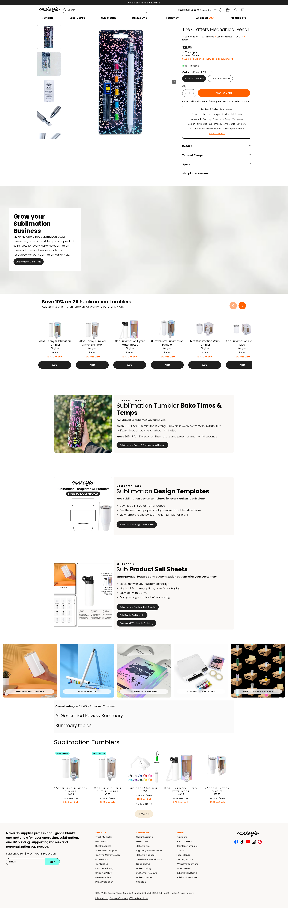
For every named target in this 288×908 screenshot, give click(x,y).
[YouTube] (248, 842)
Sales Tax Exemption (106, 850)
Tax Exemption (213, 128)
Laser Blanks (183, 854)
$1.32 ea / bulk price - (207, 59)
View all (144, 813)
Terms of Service (119, 898)
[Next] (174, 82)
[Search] (64, 9)
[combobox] (105, 10)
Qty (184, 86)
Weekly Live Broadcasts (149, 859)
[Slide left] (233, 305)
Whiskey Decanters (187, 863)
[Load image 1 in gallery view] (49, 37)
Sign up (52, 862)
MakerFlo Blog (143, 868)
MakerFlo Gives (144, 877)
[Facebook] (236, 842)
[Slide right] (242, 305)
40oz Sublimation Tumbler (217, 790)
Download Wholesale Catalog (136, 623)
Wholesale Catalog (201, 119)
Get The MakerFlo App (107, 854)
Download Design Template (228, 119)
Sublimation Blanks (187, 872)
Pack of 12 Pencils (194, 78)
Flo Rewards (102, 859)
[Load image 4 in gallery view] (49, 118)
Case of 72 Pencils (220, 78)
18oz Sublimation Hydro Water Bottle (180, 790)
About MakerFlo (144, 836)
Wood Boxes (183, 868)
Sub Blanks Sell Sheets (132, 615)
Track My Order (103, 836)
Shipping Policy (103, 872)
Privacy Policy (102, 898)
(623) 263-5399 (160, 893)
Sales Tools (142, 841)
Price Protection (104, 881)
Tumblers (182, 836)
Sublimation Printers (188, 877)
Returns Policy (103, 877)
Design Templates (197, 123)
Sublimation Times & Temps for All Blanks (142, 445)
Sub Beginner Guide (233, 128)
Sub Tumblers (238, 123)
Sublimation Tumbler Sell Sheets (138, 607)
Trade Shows (143, 863)
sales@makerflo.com (183, 893)
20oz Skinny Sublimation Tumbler (70, 790)
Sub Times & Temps (219, 123)
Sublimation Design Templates (137, 524)
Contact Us (101, 863)
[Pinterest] (260, 842)
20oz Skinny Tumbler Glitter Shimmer (107, 790)
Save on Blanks (217, 133)
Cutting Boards (185, 859)
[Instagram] (254, 842)
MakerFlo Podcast (146, 854)
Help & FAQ (101, 841)
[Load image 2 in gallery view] (49, 64)
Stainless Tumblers (187, 845)
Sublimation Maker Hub (28, 261)
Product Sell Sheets (232, 114)
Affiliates (141, 881)
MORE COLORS (144, 804)
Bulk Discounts (103, 845)
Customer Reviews (146, 872)
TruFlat (180, 850)
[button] (221, 10)
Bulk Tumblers (184, 841)
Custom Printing (104, 868)
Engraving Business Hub (149, 850)
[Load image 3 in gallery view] (49, 91)
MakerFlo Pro (143, 845)
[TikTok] (242, 842)
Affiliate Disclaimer (138, 898)
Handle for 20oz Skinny (144, 788)
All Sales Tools (197, 128)
